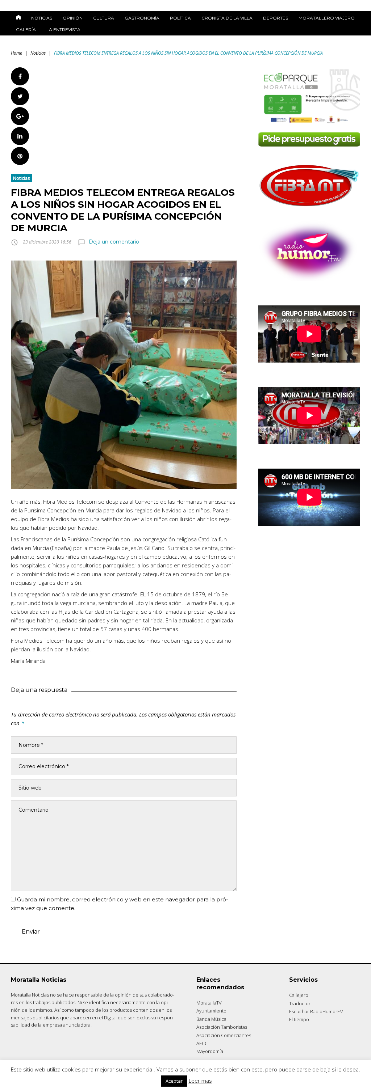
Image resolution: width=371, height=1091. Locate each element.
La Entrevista (63, 29)
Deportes (275, 18)
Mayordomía (209, 1051)
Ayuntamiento (211, 1010)
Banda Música (211, 1019)
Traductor (299, 1003)
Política (180, 18)
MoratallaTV (209, 1002)
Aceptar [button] (174, 1081)
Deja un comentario (114, 241)
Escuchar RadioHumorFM (316, 1011)
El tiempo (299, 1019)
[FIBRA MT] (309, 208)
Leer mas (200, 1080)
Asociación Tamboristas (221, 1027)
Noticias (41, 18)
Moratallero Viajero (327, 18)
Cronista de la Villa (227, 18)
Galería (26, 29)
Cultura (103, 18)
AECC (202, 1043)
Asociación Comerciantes (223, 1035)
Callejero (298, 995)
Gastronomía (142, 18)
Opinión (73, 18)
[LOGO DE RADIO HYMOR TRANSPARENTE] (309, 279)
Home (16, 53)
